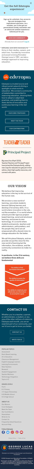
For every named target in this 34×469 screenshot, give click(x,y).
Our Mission (6, 404)
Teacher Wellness (8, 374)
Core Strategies (7, 407)
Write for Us (6, 417)
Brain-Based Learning (9, 354)
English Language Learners (11, 362)
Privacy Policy (12, 438)
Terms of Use (21, 438)
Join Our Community (17, 38)
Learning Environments (10, 364)
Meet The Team (17, 121)
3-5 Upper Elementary (9, 392)
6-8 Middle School (8, 394)
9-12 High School (8, 397)
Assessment (6, 352)
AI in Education (7, 357)
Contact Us (17, 332)
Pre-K (3, 387)
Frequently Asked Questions (11, 422)
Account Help (6, 424)
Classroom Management (10, 359)
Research (5, 369)
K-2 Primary (6, 389)
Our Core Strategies (17, 113)
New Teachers (6, 367)
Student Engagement (9, 372)
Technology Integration (10, 377)
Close (31, 3)
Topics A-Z (5, 379)
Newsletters (6, 414)
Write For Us (17, 339)
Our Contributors (16, 128)
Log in (26, 42)
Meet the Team (7, 409)
